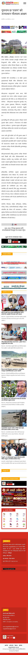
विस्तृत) (10, 553)
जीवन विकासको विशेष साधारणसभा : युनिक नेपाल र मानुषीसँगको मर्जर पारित (13, 343)
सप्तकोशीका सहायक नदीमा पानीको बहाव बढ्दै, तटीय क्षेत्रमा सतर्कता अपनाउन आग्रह (12, 429)
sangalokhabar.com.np (13, 647)
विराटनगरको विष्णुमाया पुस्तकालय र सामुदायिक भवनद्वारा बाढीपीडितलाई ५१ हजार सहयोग (12, 370)
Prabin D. (17, 651)
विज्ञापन (16, 645)
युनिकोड (20, 645)
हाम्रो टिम (6, 645)
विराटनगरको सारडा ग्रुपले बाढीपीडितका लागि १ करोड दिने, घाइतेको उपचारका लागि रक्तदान (12, 313)
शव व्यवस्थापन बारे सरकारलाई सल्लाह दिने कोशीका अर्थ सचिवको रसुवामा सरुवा (13, 399)
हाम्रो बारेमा (11, 645)
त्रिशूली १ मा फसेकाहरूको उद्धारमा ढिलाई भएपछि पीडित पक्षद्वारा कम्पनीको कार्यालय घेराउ (13, 458)
